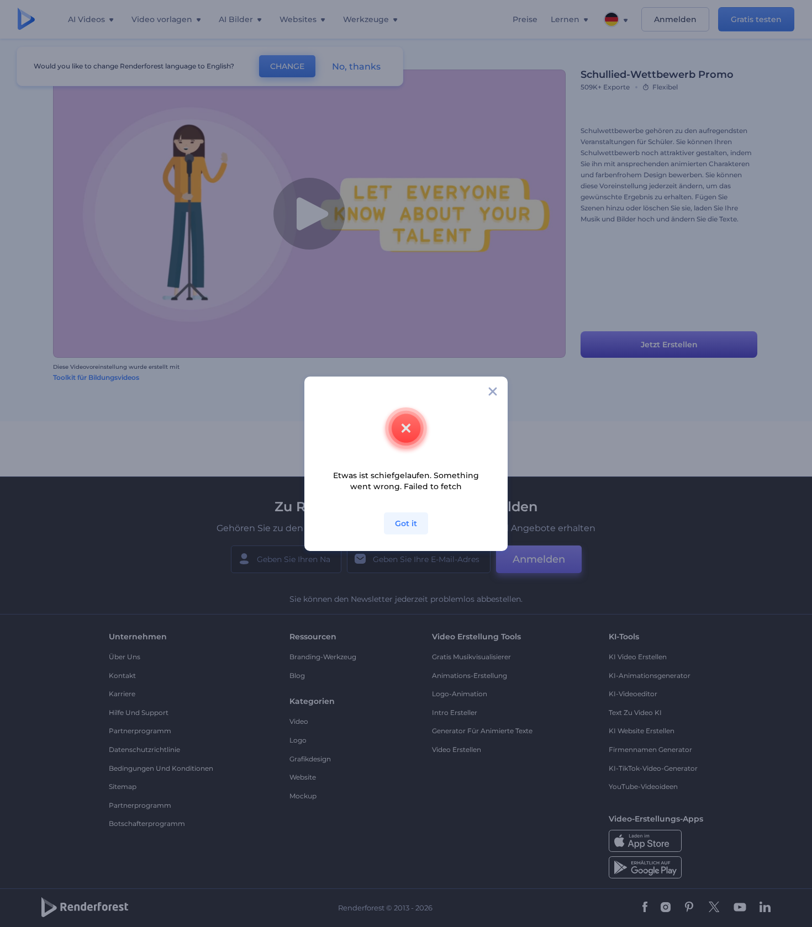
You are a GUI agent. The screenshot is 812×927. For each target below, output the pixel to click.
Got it (406, 523)
